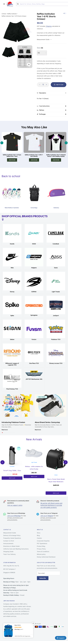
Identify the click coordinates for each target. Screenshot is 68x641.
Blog (38, 535)
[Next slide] (66, 142)
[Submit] (18, 4)
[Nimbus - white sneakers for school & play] (12, 453)
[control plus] (47, 84)
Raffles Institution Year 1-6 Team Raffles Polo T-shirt (12, 155)
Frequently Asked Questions (12, 538)
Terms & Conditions (43, 551)
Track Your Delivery (9, 554)
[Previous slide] (1, 142)
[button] (2, 432)
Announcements (8, 543)
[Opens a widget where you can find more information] (60, 638)
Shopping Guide (8, 551)
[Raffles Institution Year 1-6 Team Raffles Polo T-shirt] (12, 142)
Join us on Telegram (46, 516)
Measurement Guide (9, 533)
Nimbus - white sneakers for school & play (12, 468)
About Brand (8, 396)
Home (4, 13)
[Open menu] (4, 4)
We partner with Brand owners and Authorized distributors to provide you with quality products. (51, 505)
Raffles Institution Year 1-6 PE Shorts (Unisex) (14, 16)
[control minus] (39, 84)
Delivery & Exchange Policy (11, 535)
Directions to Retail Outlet (11, 546)
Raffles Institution (12, 13)
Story (38, 533)
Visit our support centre (14, 505)
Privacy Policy (41, 549)
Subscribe (42, 578)
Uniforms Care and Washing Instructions (16, 549)
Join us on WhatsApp (14, 516)
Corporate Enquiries (43, 541)
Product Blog (41, 546)
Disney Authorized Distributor (46, 557)
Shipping (48, 26)
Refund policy (41, 554)
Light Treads (12, 462)
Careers (39, 538)
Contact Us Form (8, 541)
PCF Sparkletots (42, 543)
